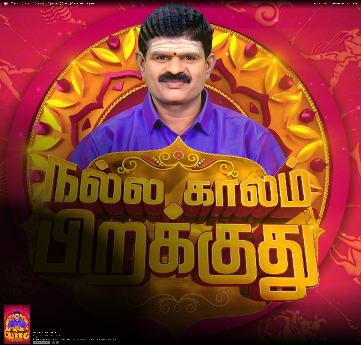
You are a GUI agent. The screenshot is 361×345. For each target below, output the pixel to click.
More (114, 339)
